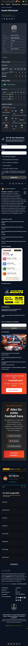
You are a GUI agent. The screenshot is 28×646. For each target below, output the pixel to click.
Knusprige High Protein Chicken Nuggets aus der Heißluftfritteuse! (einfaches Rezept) (11, 310)
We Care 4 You (19, 625)
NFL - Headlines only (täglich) (10, 162)
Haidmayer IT (12, 625)
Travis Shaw (4, 518)
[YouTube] (20, 597)
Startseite (3, 7)
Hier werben (13, 583)
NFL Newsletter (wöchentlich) (10, 159)
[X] (18, 597)
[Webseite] (23, 189)
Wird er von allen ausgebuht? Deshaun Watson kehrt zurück (13, 241)
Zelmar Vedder (5, 549)
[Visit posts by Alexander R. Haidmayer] (2, 189)
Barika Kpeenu (5, 541)
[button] (16, 1)
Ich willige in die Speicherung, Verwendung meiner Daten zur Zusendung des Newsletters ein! (13, 172)
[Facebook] (24, 189)
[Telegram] (18, 600)
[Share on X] (7, 19)
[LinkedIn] (16, 600)
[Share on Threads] (22, 183)
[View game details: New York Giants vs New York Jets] (14, 126)
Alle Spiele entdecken (12, 278)
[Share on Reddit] (19, 183)
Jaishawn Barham (5, 510)
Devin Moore (4, 502)
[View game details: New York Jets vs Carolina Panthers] (14, 118)
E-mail (2, 150)
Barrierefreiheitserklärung (22, 583)
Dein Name (4, 144)
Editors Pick (3, 364)
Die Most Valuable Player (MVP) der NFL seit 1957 (11, 357)
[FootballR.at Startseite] (7, 250)
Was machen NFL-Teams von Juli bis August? (10, 353)
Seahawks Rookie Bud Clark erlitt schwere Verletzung (12, 227)
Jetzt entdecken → (14, 390)
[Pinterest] (25, 597)
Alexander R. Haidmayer (6, 14)
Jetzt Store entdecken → (14, 454)
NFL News (3, 224)
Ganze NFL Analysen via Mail (10, 168)
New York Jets (15, 38)
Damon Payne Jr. (5, 557)
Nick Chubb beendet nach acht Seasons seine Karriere (12, 237)
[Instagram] (26, 189)
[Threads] (20, 600)
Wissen (7, 354)
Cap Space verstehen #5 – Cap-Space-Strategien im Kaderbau (13, 367)
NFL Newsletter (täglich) (9, 156)
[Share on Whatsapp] (9, 19)
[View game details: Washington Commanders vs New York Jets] (14, 110)
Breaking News (7, 165)
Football (23, 469)
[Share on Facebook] (4, 19)
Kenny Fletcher (5, 533)
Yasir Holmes (4, 525)
